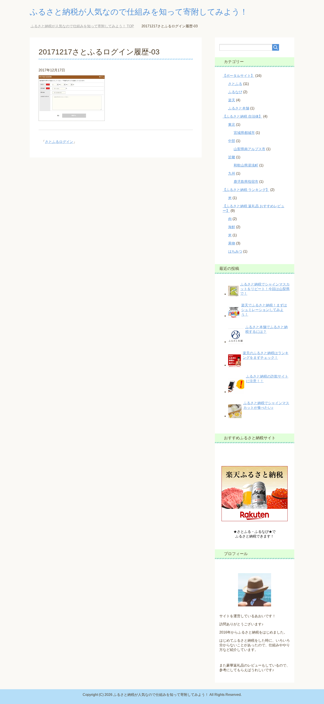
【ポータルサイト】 (238, 76)
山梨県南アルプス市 (249, 149)
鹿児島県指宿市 (246, 181)
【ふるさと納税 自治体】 (242, 116)
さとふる (235, 84)
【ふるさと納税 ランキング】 (246, 190)
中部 (231, 141)
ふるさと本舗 (238, 108)
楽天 (231, 100)
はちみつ (235, 251)
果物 (231, 243)
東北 (231, 124)
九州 (231, 173)
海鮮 (231, 227)
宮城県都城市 (244, 133)
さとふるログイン (59, 142)
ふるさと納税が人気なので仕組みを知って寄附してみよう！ (139, 11)
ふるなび (235, 92)
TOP (82, 26)
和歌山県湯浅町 (246, 165)
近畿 (231, 157)
